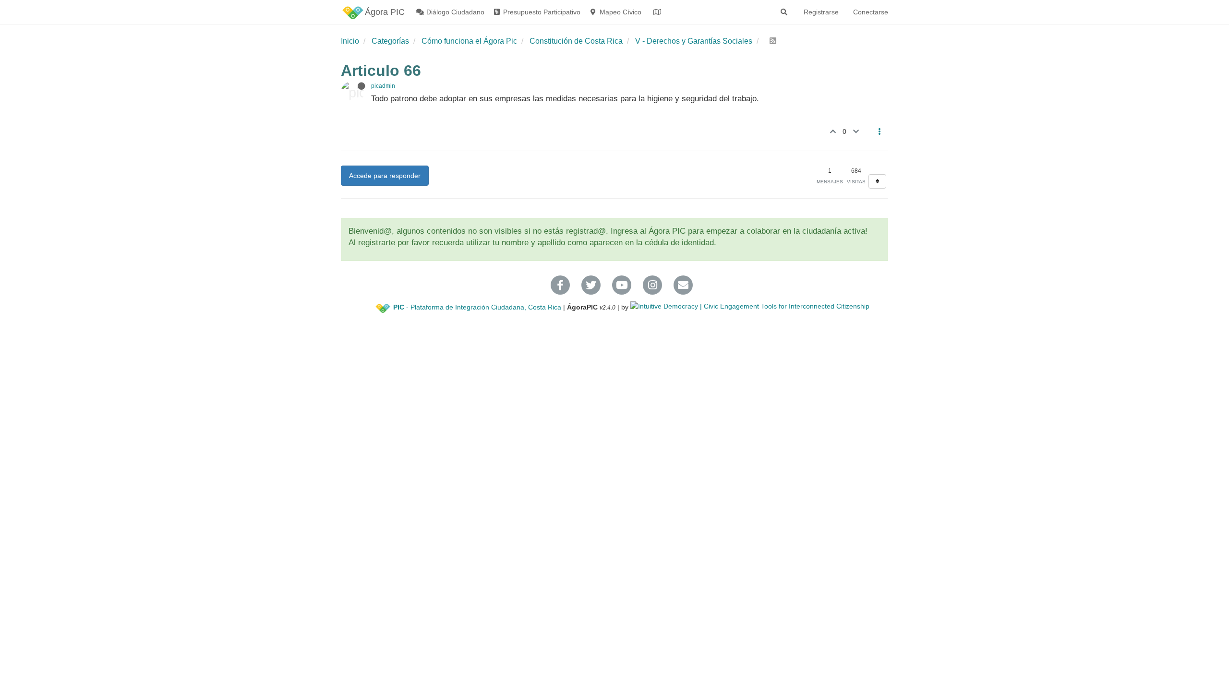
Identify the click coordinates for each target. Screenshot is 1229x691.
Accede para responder (385, 175)
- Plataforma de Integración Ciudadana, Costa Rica (477, 307)
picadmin (383, 86)
